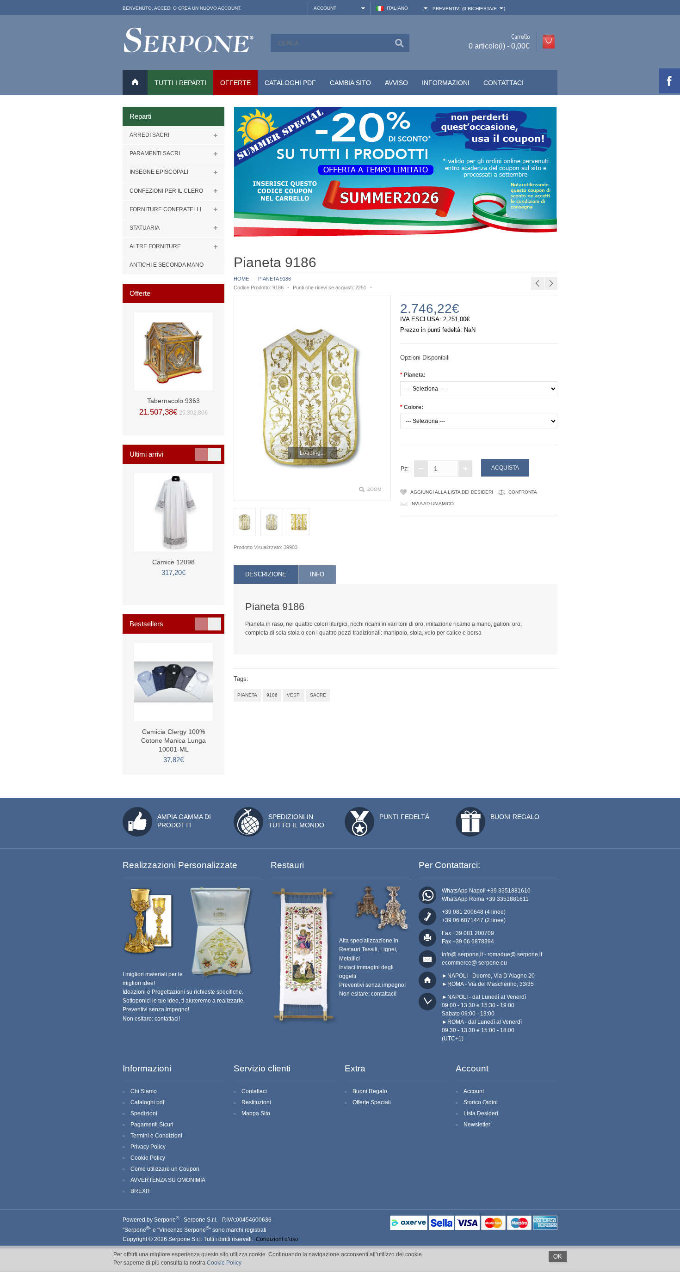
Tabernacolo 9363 (173, 400)
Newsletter (477, 1124)
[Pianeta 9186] (312, 398)
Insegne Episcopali (159, 172)
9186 (272, 694)
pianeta (247, 694)
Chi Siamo (143, 1091)
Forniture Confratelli (165, 209)
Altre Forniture (155, 246)
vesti (294, 694)
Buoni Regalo (514, 816)
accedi (163, 8)
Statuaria (145, 228)
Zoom (374, 489)
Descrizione (265, 574)
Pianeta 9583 (585, 261)
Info (317, 574)
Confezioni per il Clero (166, 191)
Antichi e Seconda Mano (167, 265)
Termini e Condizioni (156, 1135)
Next (214, 454)
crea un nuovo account (209, 8)
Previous (201, 454)
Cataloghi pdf (147, 1102)
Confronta (522, 492)
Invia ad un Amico (432, 503)
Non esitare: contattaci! (151, 1018)
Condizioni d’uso (277, 1239)
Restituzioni (256, 1102)
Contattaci (503, 82)
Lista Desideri (481, 1113)
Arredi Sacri (149, 135)
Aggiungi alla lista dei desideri (451, 492)
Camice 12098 (173, 562)
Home (241, 278)
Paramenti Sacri (155, 153)
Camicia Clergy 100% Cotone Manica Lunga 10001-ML (173, 740)
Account (474, 1091)
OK (557, 1256)
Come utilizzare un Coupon (164, 1169)
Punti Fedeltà (404, 816)
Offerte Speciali (371, 1102)
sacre (318, 694)
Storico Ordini (481, 1102)
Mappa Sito (255, 1113)
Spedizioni (143, 1113)
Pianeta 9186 (274, 278)
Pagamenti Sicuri (151, 1124)
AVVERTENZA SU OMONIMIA (167, 1180)
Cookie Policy (147, 1158)
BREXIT (140, 1191)
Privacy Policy (148, 1147)
